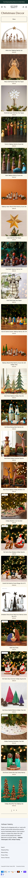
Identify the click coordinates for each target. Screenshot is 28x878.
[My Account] (22, 7)
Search (3, 847)
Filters (14, 19)
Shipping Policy (5, 850)
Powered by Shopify (20, 866)
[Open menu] (1, 7)
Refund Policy (4, 852)
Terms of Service (5, 857)
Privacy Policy (4, 855)
